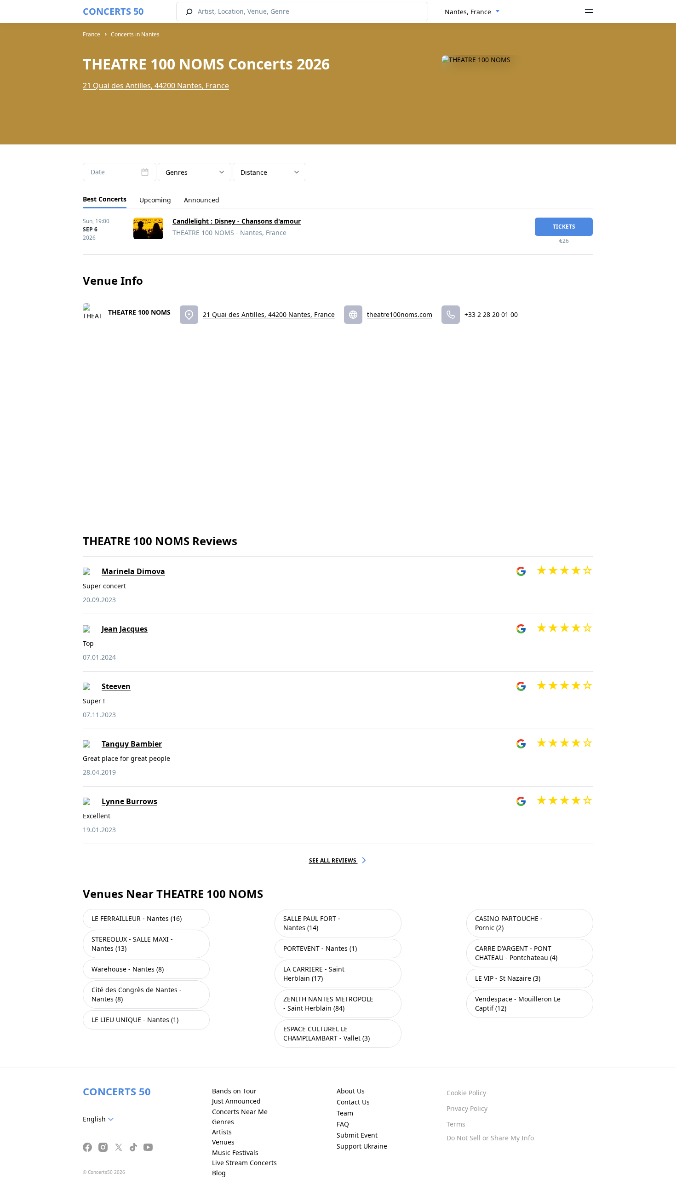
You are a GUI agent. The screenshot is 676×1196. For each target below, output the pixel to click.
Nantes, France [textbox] (468, 11)
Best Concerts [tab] (104, 199)
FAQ (343, 1124)
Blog (219, 1172)
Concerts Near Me (240, 1111)
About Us (351, 1091)
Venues (223, 1142)
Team (345, 1113)
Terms (456, 1124)
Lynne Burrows (129, 801)
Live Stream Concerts (244, 1162)
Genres (223, 1121)
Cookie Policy (466, 1092)
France (91, 34)
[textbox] (100, 1119)
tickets (564, 226)
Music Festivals (235, 1152)
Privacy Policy (467, 1108)
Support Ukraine (362, 1146)
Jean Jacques (125, 629)
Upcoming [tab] (155, 200)
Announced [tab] (201, 200)
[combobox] (472, 12)
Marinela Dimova (133, 571)
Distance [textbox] (254, 172)
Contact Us (353, 1102)
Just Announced (236, 1101)
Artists (222, 1131)
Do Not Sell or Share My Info (490, 1137)
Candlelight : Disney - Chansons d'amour (236, 221)
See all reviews (333, 860)
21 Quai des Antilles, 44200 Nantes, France (156, 85)
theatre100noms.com (399, 314)
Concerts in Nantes (135, 34)
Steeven (116, 686)
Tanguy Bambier (132, 744)
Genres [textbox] (177, 172)
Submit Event (357, 1135)
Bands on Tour (234, 1091)
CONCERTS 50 (113, 11)
